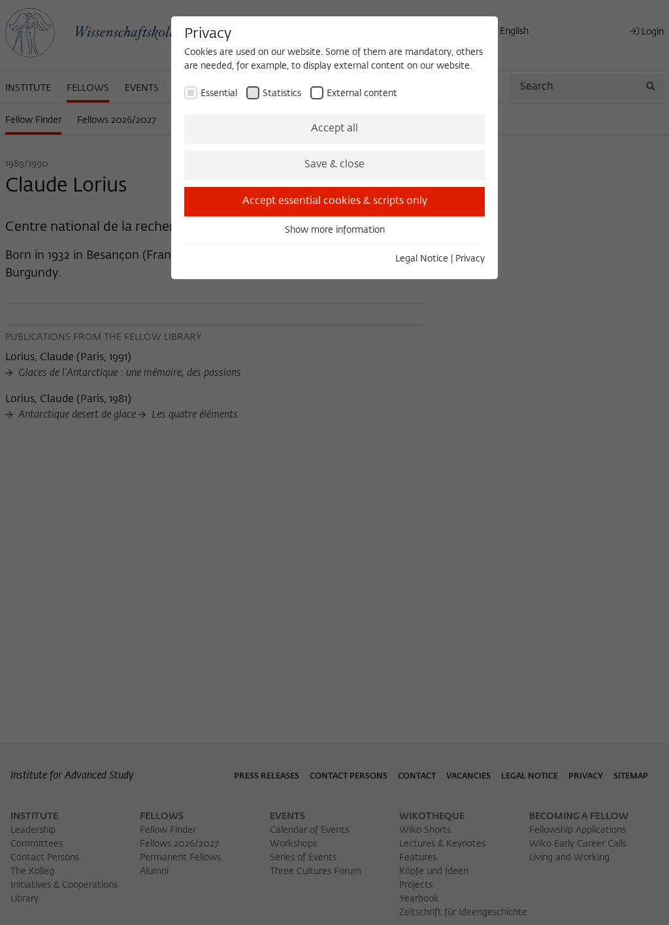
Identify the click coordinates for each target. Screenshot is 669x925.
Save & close (334, 165)
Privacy (470, 258)
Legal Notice (421, 258)
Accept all (334, 129)
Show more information (335, 230)
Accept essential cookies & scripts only (334, 201)
